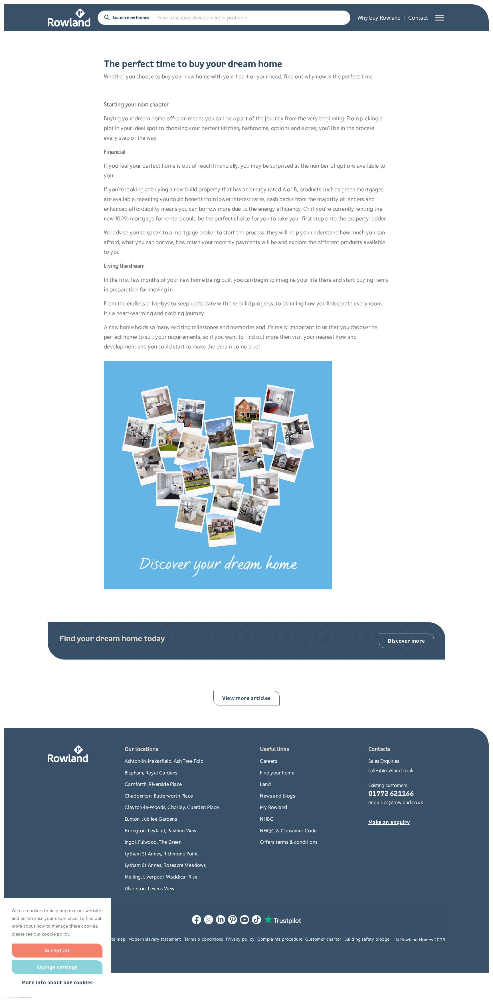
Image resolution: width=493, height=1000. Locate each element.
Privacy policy (240, 939)
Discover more (406, 640)
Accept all (57, 950)
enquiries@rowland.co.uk (395, 802)
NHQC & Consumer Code (288, 830)
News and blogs (277, 795)
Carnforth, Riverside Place (153, 784)
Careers (268, 760)
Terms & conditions (203, 939)
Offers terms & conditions (288, 841)
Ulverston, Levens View (150, 888)
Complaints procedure (279, 939)
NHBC (266, 818)
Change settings (57, 967)
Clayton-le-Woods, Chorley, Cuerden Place (172, 807)
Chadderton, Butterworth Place (159, 795)
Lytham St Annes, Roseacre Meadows (165, 865)
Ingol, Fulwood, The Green (153, 841)
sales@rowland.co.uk (391, 770)
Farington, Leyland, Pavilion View (160, 830)
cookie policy (55, 933)
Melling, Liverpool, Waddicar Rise (161, 876)
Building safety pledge (367, 939)
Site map (117, 939)
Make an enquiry (389, 822)
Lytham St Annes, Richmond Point (161, 853)
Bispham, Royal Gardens (151, 772)
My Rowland (273, 807)
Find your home (277, 772)
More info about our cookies (57, 983)
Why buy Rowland (379, 17)
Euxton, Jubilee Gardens (151, 818)
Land (265, 784)
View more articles (246, 698)
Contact (418, 17)
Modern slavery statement (154, 939)
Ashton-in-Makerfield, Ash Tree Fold (164, 760)
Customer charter (323, 939)
